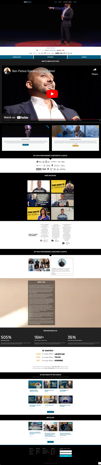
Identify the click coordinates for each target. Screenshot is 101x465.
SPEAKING (50, 57)
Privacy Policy (55, 463)
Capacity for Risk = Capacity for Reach (34, 391)
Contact (75, 1)
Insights (70, 1)
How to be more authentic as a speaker (35, 406)
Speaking (59, 1)
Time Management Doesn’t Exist (64, 391)
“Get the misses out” (49, 405)
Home (56, 1)
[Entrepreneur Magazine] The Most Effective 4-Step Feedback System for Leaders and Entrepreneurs (50, 435)
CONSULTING (17, 57)
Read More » (31, 408)
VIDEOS (84, 57)
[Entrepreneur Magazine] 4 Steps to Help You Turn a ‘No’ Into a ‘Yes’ (35, 433)
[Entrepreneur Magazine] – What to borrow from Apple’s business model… (65, 434)
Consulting (65, 1)
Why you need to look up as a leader (65, 406)
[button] (39, 186)
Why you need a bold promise (49, 391)
